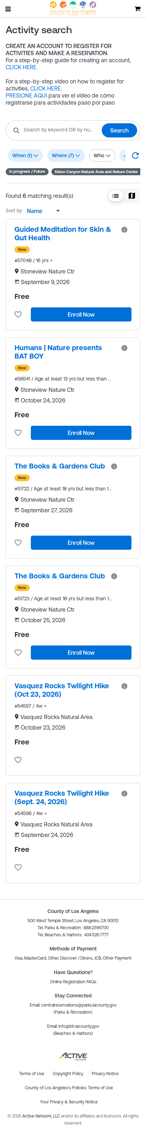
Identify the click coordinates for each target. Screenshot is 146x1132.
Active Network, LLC (41, 1116)
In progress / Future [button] (27, 171)
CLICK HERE (21, 67)
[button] (97, 171)
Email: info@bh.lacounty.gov (73, 1026)
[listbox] (41, 211)
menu (8, 8)
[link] (65, 233)
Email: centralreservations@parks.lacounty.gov (73, 1005)
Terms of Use (100, 1087)
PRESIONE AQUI (26, 95)
